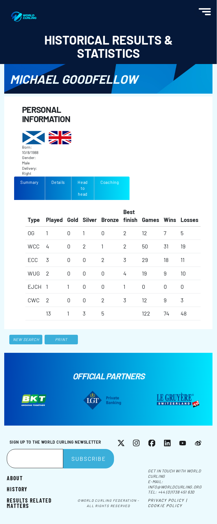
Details (58, 182)
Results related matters (29, 502)
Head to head (83, 188)
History (17, 489)
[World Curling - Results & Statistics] (24, 14)
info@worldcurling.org (175, 487)
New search (26, 339)
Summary (29, 182)
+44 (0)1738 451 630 (176, 492)
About (15, 478)
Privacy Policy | (167, 500)
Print (61, 339)
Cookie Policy (165, 505)
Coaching (109, 182)
